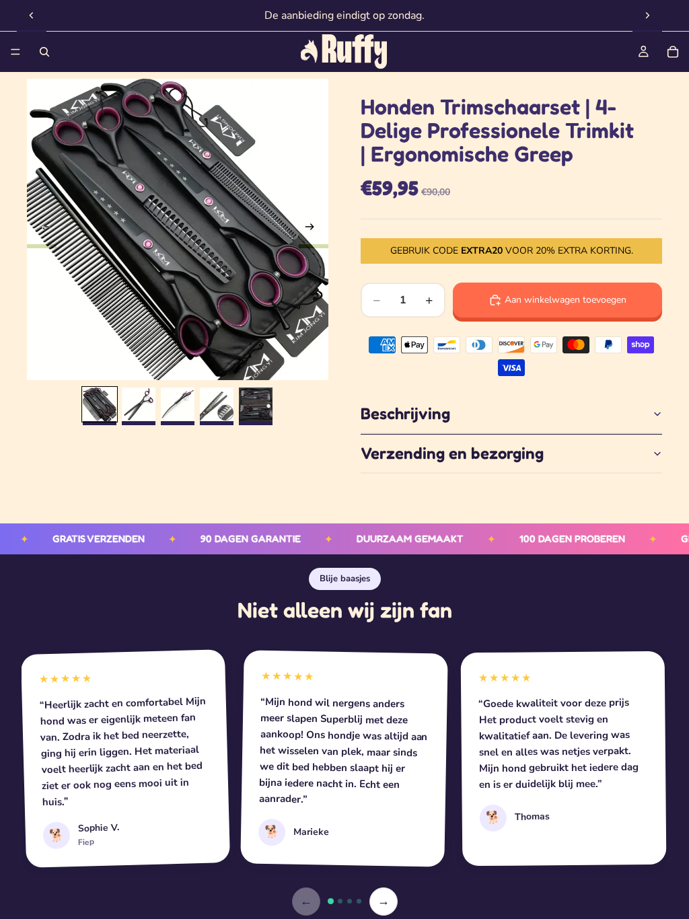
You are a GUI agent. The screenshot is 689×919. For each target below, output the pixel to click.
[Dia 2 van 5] (138, 404)
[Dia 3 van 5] (177, 404)
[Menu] (15, 51)
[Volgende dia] (647, 15)
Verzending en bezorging (452, 453)
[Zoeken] (44, 52)
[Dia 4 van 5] (216, 404)
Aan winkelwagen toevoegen (565, 299)
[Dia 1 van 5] (99, 404)
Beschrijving (405, 413)
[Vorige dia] (31, 15)
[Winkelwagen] (673, 52)
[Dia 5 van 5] (256, 404)
